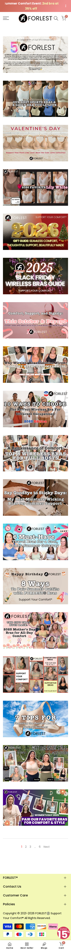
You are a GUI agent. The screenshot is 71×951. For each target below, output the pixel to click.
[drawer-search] (56, 18)
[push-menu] (6, 18)
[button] (63, 933)
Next (47, 847)
